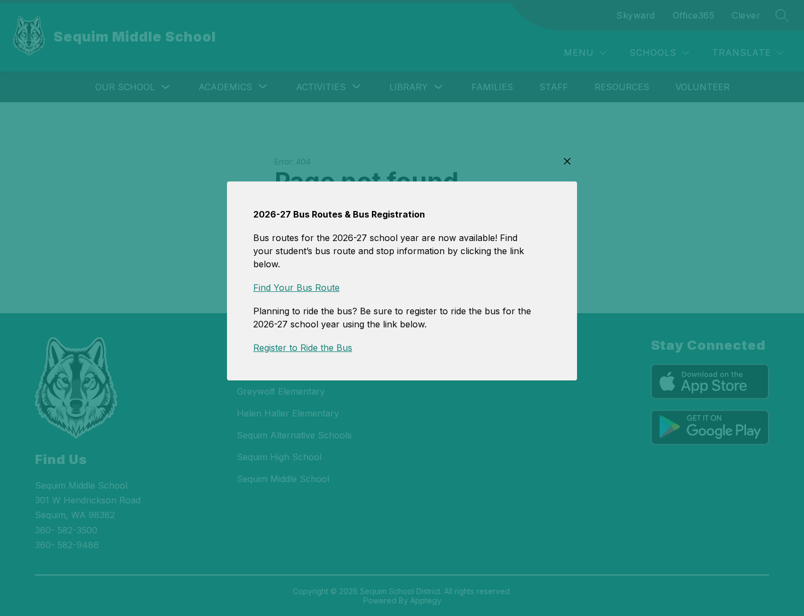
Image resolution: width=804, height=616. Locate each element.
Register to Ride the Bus (302, 347)
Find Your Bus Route (296, 287)
